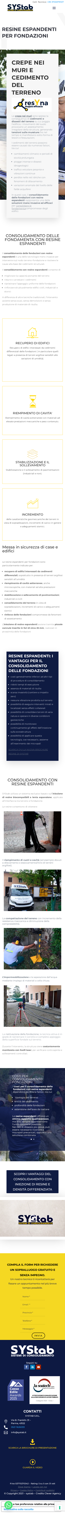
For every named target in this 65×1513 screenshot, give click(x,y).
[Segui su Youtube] (38, 1367)
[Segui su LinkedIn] (32, 1367)
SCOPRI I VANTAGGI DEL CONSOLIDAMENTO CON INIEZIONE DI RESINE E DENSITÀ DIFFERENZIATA (32, 1181)
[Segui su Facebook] (26, 1367)
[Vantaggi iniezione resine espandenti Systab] (32, 832)
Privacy (14, 1490)
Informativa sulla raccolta (18, 1509)
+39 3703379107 (55, 2)
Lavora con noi (39, 1487)
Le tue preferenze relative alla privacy (34, 1504)
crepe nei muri (23, 116)
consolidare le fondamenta (21, 207)
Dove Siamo (24, 1487)
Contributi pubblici (45, 1490)
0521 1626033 (18, 1427)
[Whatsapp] (8, 1505)
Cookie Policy (26, 1490)
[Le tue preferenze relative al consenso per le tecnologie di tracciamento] (60, 1508)
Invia (38, 1335)
